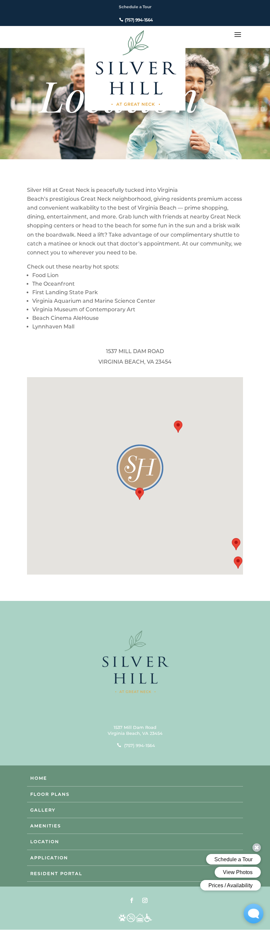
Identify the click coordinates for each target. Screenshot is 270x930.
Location (44, 841)
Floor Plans (49, 794)
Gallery (42, 810)
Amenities (45, 825)
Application (49, 857)
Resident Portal (56, 873)
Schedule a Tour (135, 6)
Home (38, 778)
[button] (140, 494)
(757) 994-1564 (139, 19)
